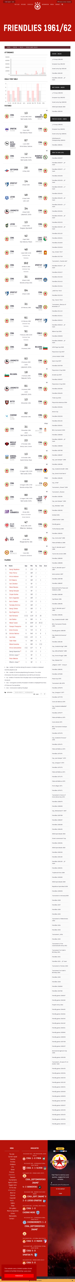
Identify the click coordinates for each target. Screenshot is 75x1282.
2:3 (26, 440)
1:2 (26, 154)
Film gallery (12, 1208)
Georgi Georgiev (14, 591)
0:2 (26, 413)
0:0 (26, 481)
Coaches (12, 1159)
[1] (20, 651)
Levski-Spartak (34, 1200)
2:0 (26, 167)
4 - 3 (24, 1187)
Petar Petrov (13, 573)
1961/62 (21, 47)
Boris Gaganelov (14, 598)
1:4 (26, 181)
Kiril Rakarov (13, 580)
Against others (12, 1182)
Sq (36, 566)
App (26, 566)
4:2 (26, 236)
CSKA (28, 1158)
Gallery (13, 1203)
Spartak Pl (28, 1254)
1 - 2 (44, 1222)
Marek (39, 1241)
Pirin (38, 1158)
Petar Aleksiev (13, 658)
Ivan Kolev (12, 637)
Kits (12, 1167)
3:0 (26, 345)
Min (31, 566)
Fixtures (23, 4)
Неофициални (29, 692)
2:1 (26, 467)
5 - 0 (33, 1241)
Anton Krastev (13, 630)
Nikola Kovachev (14, 644)
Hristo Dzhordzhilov (15, 648)
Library (13, 1213)
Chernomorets (34, 1222)
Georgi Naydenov (14, 569)
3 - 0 (24, 1200)
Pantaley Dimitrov (14, 605)
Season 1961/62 (19, 692)
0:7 (26, 140)
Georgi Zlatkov (13, 609)
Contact (57, 4)
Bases (13, 1170)
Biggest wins (13, 1185)
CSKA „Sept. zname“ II (36, 1196)
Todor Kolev (12, 641)
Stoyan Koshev (13, 594)
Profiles (12, 1162)
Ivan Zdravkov (13, 584)
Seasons (15, 47)
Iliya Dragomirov (14, 612)
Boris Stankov (13, 601)
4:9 (26, 195)
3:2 (26, 126)
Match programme (12, 1211)
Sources (12, 1195)
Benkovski (32, 1187)
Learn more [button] (27, 1271)
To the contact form (60, 1191)
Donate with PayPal (35, 1280)
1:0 (26, 372)
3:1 (26, 276)
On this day (12, 1188)
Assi (45, 566)
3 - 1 (33, 1168)
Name (11, 566)
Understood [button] (19, 1275)
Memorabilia (12, 1216)
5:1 (26, 331)
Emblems (13, 1164)
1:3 (26, 113)
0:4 (26, 290)
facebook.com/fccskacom (59, 1184)
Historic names (65, 1)
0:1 (26, 386)
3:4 (26, 208)
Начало (9, 47)
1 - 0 (33, 1158)
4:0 (26, 249)
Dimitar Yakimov (14, 634)
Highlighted (35, 1148)
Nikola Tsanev (13, 623)
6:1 (26, 317)
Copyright (13, 1198)
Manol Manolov (13, 587)
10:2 (26, 263)
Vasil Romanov (13, 616)
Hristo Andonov (14, 576)
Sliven (39, 1168)
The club (16, 4)
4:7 (26, 522)
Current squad (12, 1157)
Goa (40, 566)
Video (12, 1206)
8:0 (26, 495)
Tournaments (13, 1180)
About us (12, 1193)
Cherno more (29, 1212)
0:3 (26, 358)
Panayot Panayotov (15, 626)
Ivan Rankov (12, 619)
